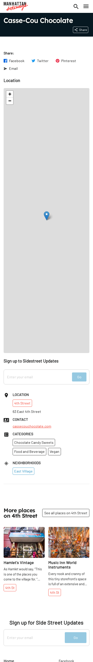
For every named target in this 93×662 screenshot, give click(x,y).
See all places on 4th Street (65, 513)
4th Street (22, 403)
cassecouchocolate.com (32, 426)
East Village (23, 471)
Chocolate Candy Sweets (33, 442)
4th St (10, 587)
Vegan (54, 451)
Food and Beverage (29, 451)
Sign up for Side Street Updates (46, 622)
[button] (46, 215)
